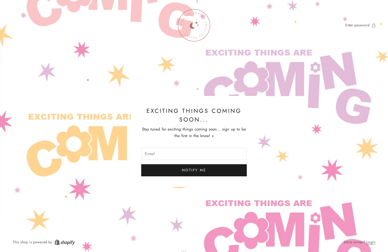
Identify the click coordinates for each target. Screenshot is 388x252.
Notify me (194, 170)
